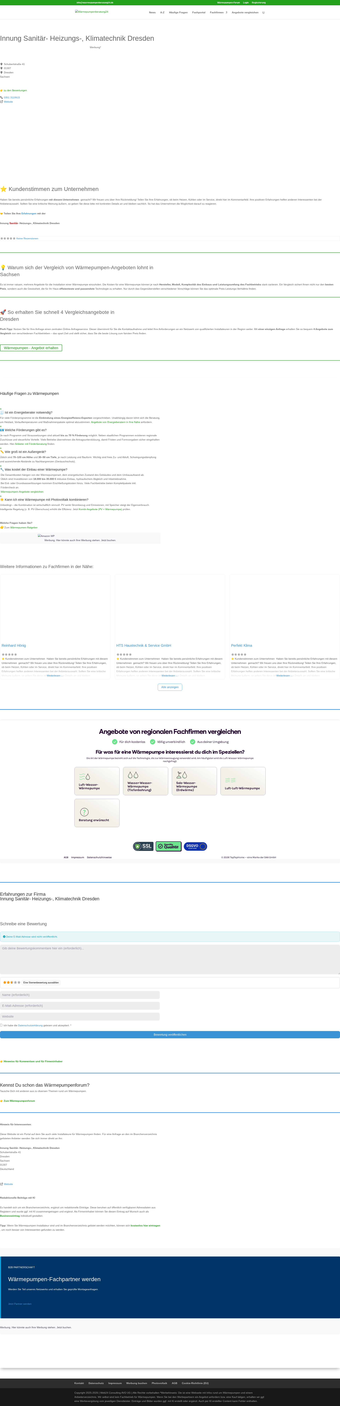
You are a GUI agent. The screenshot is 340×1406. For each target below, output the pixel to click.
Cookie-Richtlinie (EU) (195, 1383)
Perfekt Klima (241, 645)
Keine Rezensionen (27, 238)
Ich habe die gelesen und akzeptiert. (37, 1025)
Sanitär (13, 223)
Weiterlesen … (55, 675)
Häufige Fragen (178, 12)
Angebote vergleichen (245, 12)
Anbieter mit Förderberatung (31, 443)
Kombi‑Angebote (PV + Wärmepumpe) (100, 509)
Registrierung (259, 3)
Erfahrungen (28, 213)
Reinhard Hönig (14, 645)
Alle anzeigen (170, 687)
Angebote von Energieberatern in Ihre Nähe (115, 422)
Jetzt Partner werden (20, 1303)
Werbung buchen (136, 1383)
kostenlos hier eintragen (145, 1225)
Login (246, 3)
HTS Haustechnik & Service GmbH (143, 645)
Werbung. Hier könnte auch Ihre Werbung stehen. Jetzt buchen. (80, 540)
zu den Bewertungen (15, 90)
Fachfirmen (217, 12)
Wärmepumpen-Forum (228, 3)
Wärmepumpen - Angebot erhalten (31, 348)
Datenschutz (96, 1383)
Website (8, 101)
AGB (174, 1383)
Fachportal (198, 12)
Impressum (115, 1383)
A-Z (162, 12)
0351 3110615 (12, 97)
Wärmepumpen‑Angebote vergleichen (22, 491)
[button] (80, 411)
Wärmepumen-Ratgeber (24, 527)
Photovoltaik (159, 1383)
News (152, 12)
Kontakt (79, 1383)
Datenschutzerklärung (30, 1025)
